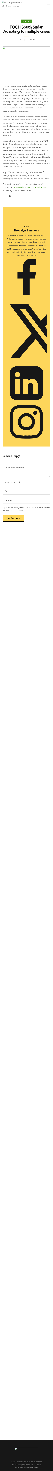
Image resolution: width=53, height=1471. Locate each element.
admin (21, 40)
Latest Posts (26, 21)
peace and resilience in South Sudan (29, 187)
